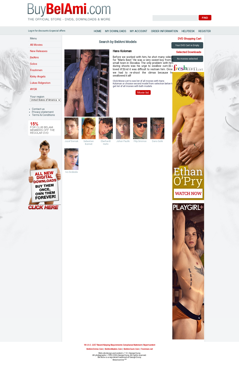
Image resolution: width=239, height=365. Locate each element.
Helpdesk (188, 31)
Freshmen (36, 70)
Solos (33, 63)
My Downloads (115, 31)
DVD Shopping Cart (189, 38)
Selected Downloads (188, 52)
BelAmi (34, 57)
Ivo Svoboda (71, 172)
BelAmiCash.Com (131, 349)
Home (97, 31)
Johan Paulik (123, 141)
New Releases (38, 51)
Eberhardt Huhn (106, 142)
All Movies (36, 44)
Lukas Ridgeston (40, 83)
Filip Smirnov (140, 141)
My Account (138, 31)
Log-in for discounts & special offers (46, 30)
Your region (37, 96)
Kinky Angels (38, 76)
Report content (149, 345)
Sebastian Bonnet (88, 142)
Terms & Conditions (43, 114)
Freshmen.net (147, 349)
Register (204, 31)
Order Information (164, 31)
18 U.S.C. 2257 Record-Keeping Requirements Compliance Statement (113, 345)
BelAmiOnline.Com (94, 349)
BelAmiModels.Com (113, 349)
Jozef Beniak (71, 141)
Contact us (38, 108)
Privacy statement (43, 111)
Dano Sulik (157, 141)
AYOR (33, 89)
